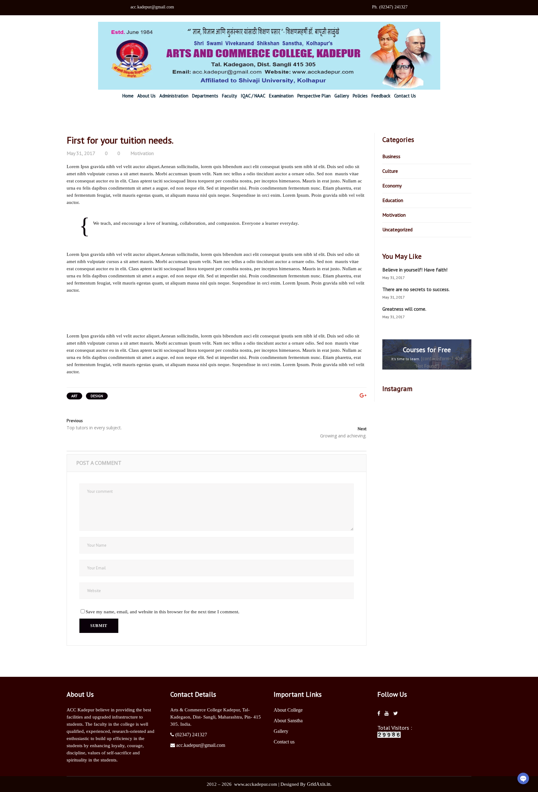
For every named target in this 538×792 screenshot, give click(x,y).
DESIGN (97, 396)
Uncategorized (397, 229)
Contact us (284, 741)
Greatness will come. (404, 309)
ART (74, 396)
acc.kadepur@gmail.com (200, 745)
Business (391, 156)
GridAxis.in (318, 784)
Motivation (142, 153)
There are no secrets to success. (416, 289)
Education (392, 200)
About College (288, 710)
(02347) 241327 (191, 734)
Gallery (281, 731)
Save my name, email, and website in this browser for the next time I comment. (162, 611)
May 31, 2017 (81, 153)
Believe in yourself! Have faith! (414, 269)
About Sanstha (288, 720)
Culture (390, 171)
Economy (392, 185)
